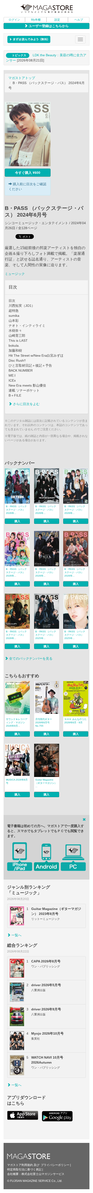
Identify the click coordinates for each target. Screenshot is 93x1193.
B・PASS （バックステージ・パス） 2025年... (45, 634)
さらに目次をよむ (26, 404)
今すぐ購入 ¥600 (27, 173)
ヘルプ (78, 19)
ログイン (14, 19)
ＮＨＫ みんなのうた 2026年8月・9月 (75, 721)
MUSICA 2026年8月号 (17, 781)
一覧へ (15, 935)
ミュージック (15, 274)
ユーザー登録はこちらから (48, 26)
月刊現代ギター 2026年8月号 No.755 (43, 722)
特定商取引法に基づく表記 (24, 1169)
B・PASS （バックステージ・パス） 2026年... (16, 509)
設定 (57, 19)
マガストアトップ (21, 78)
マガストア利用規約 (20, 1165)
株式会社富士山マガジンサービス (42, 1174)
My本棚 (36, 19)
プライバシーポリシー (55, 1165)
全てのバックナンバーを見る (30, 658)
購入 (17, 521)
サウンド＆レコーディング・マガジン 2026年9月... (16, 722)
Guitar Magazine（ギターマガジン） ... (46, 783)
